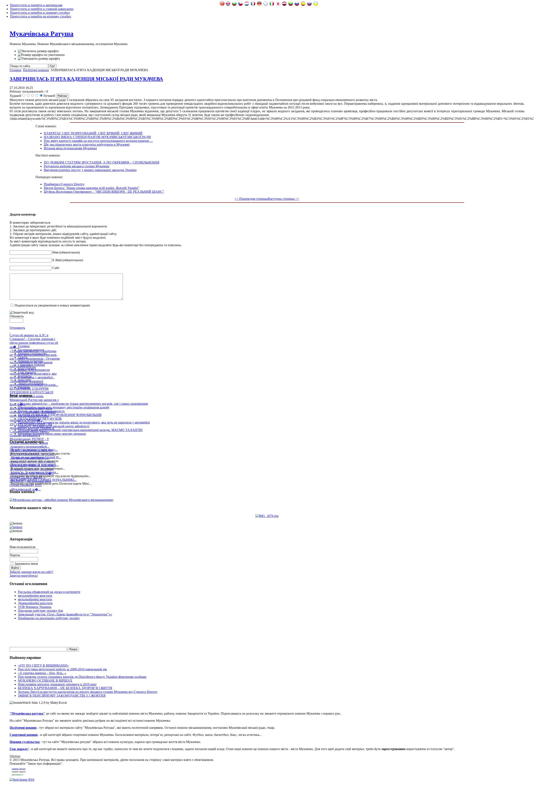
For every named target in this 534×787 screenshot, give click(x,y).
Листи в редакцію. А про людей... (35, 465)
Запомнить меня (26, 563)
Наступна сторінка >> (283, 199)
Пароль (15, 555)
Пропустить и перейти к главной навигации (41, 9)
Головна (15, 70)
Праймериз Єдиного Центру (64, 184)
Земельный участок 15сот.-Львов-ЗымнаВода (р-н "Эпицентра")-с (65, 614)
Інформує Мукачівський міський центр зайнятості (53, 426)
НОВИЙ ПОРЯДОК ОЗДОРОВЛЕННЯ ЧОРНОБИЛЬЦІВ (60, 415)
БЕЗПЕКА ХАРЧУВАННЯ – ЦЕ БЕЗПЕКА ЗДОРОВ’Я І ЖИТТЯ (65, 688)
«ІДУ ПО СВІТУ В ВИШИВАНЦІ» (43, 665)
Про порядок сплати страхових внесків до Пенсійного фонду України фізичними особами (82, 677)
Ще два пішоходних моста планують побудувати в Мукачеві (87, 144)
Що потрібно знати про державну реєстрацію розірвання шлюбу (64, 407)
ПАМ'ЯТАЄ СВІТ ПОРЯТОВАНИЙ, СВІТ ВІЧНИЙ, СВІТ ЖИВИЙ (93, 133)
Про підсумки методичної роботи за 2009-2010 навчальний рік (62, 669)
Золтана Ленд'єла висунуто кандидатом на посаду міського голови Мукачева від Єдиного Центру (87, 692)
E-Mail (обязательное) (67, 260)
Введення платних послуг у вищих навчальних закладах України (90, 170)
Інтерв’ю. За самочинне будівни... (35, 472)
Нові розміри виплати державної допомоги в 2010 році (57, 684)
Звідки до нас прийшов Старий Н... (36, 457)
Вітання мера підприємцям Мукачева (70, 148)
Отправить (17, 327)
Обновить (17, 316)
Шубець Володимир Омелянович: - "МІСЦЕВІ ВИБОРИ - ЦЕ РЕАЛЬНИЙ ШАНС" (104, 191)
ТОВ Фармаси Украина (34, 607)
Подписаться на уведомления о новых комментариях (52, 305)
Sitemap (15, 756)
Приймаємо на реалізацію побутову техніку (49, 618)
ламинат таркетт (18, 769)
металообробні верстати (35, 595)
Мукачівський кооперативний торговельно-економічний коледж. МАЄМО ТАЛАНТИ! (80, 430)
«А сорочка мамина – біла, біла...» (42, 673)
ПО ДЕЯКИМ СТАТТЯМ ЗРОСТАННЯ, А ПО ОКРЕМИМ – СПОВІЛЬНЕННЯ (101, 162)
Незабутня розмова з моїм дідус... (34, 450)
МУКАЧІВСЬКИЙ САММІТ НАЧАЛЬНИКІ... (44, 480)
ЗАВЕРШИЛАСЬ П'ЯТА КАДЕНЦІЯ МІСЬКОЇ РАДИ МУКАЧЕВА (86, 79)
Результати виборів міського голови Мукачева (76, 166)
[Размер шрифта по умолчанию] (41, 55)
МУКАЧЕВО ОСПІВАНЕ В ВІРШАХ (45, 680)
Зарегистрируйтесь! (24, 575)
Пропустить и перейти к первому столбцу (40, 12)
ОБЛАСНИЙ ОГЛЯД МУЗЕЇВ (40, 418)
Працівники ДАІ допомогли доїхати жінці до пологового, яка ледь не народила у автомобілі (84, 422)
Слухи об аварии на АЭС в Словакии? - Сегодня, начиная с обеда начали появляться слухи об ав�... (34, 341)
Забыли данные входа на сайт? (31, 572)
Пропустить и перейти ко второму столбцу (40, 16)
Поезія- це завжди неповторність (41, 411)
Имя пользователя (22, 547)
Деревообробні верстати (35, 603)
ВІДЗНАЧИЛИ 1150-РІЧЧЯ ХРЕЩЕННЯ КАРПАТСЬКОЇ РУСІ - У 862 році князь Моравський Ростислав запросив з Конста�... (34, 396)
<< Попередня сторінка (251, 199)
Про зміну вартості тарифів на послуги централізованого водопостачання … (98, 141)
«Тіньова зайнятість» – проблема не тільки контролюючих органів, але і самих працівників (83, 403)
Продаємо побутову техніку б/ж (40, 610)
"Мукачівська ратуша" (27, 713)
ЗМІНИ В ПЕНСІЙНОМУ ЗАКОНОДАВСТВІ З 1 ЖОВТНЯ (62, 695)
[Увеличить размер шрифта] (38, 51)
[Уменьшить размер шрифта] (39, 59)
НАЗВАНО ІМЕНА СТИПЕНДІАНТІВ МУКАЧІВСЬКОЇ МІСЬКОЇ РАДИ (97, 137)
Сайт (55, 268)
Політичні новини (36, 70)
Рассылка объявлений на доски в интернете (49, 592)
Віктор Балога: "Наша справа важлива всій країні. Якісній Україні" (91, 188)
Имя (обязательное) (66, 252)
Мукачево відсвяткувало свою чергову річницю (52, 433)
